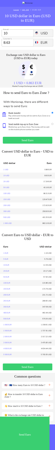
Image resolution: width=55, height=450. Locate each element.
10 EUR (6, 265)
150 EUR (6, 289)
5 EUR (5, 259)
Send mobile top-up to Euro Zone (23, 124)
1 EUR (5, 253)
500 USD (6, 217)
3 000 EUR (7, 342)
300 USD (6, 211)
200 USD (6, 205)
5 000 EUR (7, 354)
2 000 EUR (7, 337)
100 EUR (6, 283)
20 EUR (6, 271)
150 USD (6, 199)
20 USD (6, 181)
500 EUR (6, 319)
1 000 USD (7, 223)
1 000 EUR (7, 325)
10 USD (6, 175)
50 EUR (6, 277)
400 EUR (6, 313)
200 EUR (6, 295)
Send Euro (27, 140)
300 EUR (6, 307)
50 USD (6, 187)
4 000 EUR (7, 348)
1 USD (5, 169)
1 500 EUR (7, 331)
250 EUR (6, 301)
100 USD (6, 193)
